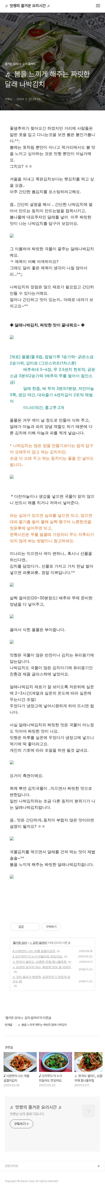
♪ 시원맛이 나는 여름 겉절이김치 (33, 951)
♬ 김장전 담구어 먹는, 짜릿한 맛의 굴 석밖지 (41, 967)
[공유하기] (28, 927)
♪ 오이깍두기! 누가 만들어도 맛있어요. (37, 956)
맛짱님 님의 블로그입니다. (27, 1114)
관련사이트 (11, 1166)
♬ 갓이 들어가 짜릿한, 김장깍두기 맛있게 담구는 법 (41, 979)
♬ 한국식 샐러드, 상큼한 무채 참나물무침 (39, 962)
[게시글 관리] (34, 927)
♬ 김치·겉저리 (38, 942)
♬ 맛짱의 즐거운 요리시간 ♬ (28, 6)
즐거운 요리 (20, 942)
